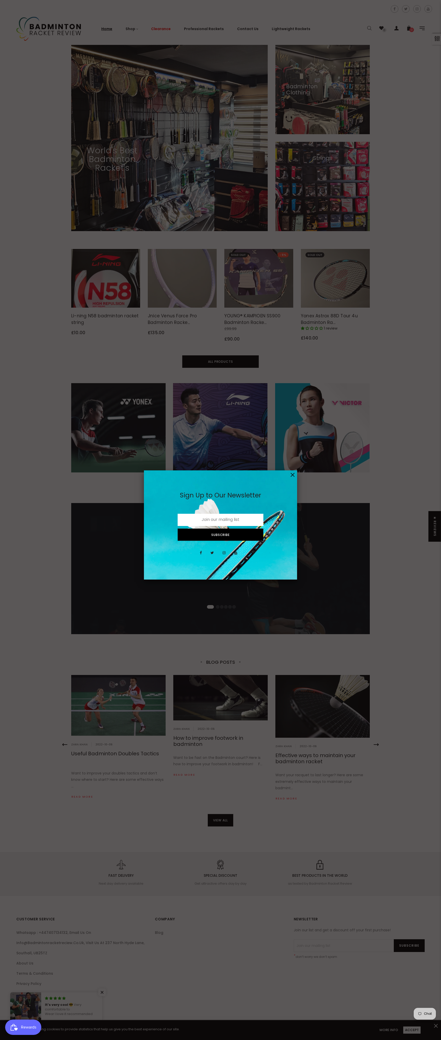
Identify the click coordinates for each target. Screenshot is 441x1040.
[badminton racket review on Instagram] (224, 555)
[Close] (293, 475)
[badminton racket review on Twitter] (212, 555)
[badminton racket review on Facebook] (201, 555)
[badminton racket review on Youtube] (235, 555)
